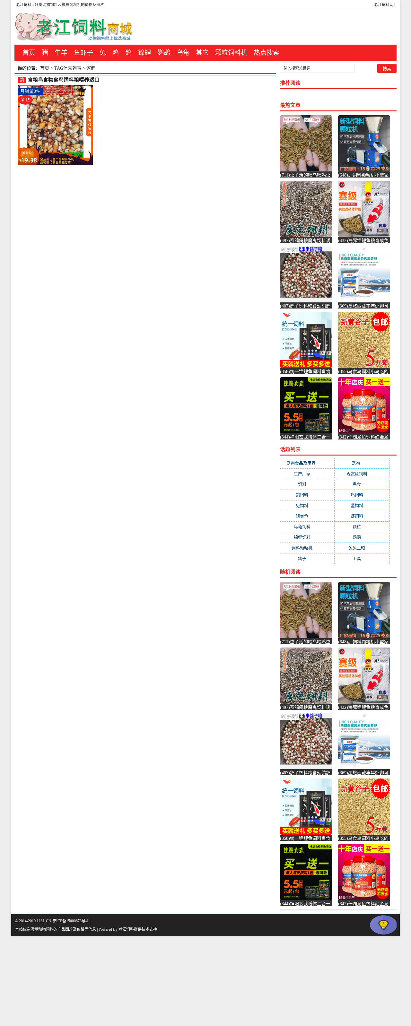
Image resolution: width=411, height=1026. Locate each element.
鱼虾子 (83, 52)
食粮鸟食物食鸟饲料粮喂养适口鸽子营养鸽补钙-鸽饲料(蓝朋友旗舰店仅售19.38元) (64, 80)
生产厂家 (307, 473)
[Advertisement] (192, 981)
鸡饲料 (362, 494)
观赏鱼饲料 (362, 473)
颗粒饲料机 (231, 52)
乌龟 (183, 52)
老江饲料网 (383, 5)
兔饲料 (307, 505)
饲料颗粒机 (307, 547)
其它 (202, 52)
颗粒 (362, 526)
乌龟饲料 (307, 526)
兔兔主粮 (361, 547)
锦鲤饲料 (307, 537)
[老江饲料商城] (73, 27)
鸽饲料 (307, 494)
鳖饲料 (362, 505)
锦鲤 (144, 52)
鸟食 (362, 484)
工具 (362, 558)
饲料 (307, 484)
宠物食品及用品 (307, 463)
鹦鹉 (163, 52)
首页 (28, 52)
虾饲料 (362, 516)
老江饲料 (23, 5)
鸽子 (307, 558)
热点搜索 (266, 52)
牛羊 (61, 52)
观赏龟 (307, 516)
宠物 (362, 463)
